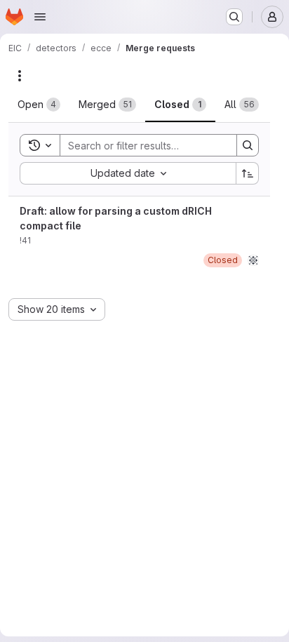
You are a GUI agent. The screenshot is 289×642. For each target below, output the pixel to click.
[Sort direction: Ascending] (247, 173)
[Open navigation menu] (40, 17)
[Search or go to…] (234, 16)
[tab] (38, 104)
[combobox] (128, 173)
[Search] (247, 145)
